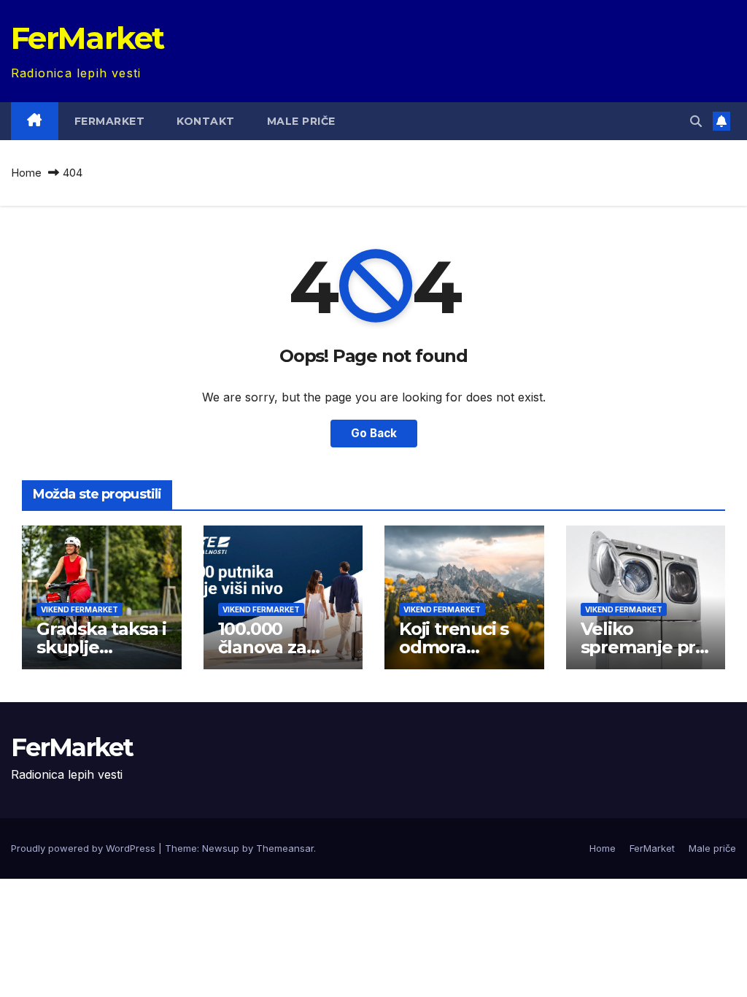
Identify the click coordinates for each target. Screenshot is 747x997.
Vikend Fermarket (79, 609)
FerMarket (87, 38)
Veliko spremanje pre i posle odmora (644, 647)
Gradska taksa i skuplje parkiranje (101, 647)
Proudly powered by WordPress (84, 848)
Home (26, 173)
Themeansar (285, 848)
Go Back (374, 433)
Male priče (301, 121)
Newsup (220, 848)
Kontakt (206, 121)
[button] (696, 121)
